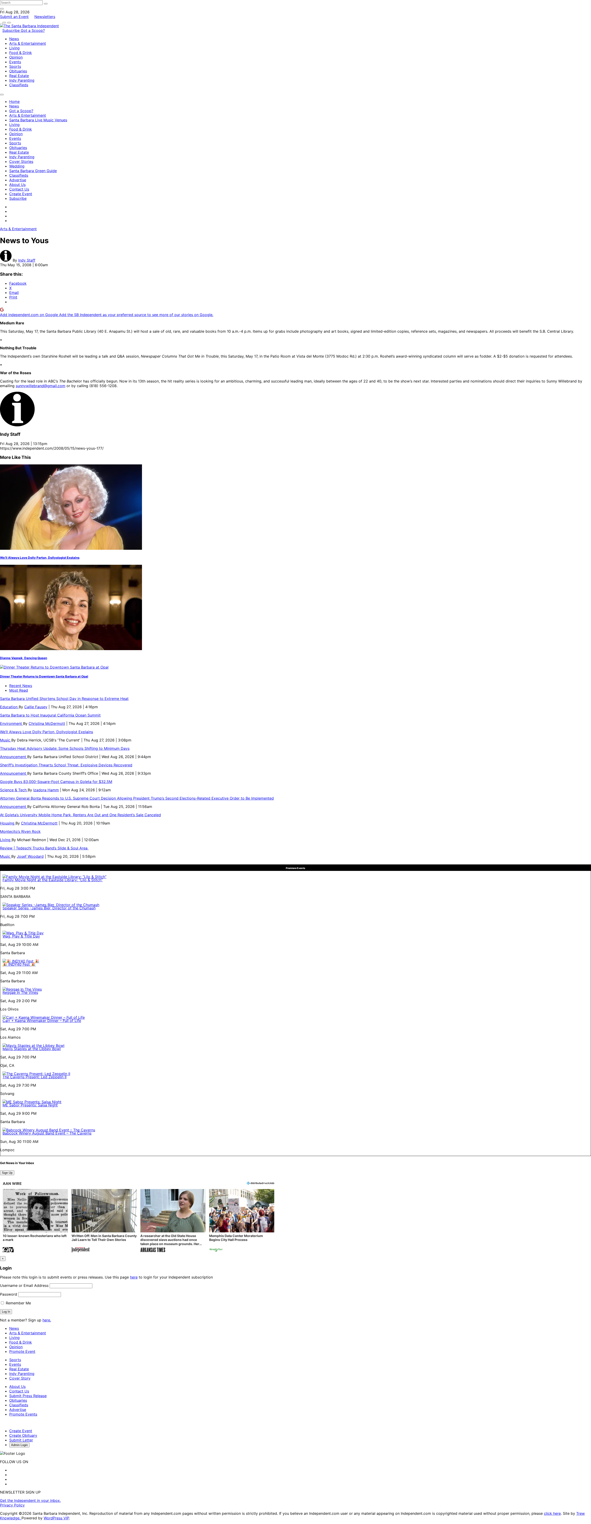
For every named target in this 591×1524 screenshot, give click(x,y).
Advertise (17, 180)
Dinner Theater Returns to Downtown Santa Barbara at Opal (44, 676)
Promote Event (22, 1351)
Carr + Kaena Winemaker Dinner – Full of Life (42, 1020)
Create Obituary (23, 1435)
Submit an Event (14, 16)
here (134, 1277)
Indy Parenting (21, 80)
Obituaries (18, 71)
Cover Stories (21, 161)
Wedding (16, 166)
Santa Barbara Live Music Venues (38, 120)
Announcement (13, 756)
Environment (11, 723)
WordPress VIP (56, 1518)
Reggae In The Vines (20, 992)
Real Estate (19, 75)
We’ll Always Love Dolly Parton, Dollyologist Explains (39, 557)
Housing (7, 823)
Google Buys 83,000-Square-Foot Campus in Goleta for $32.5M (56, 781)
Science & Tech (14, 790)
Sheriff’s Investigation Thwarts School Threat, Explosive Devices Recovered (66, 765)
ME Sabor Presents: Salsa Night (30, 1105)
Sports (15, 66)
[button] (35, 1221)
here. (46, 1320)
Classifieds (18, 85)
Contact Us (19, 189)
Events (15, 62)
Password (8, 1294)
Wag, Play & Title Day (21, 936)
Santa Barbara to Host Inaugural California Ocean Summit (50, 715)
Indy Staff (26, 260)
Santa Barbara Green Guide (33, 170)
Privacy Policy (12, 1505)
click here (552, 1513)
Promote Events (23, 1414)
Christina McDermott (47, 723)
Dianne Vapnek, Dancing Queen (23, 658)
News (14, 38)
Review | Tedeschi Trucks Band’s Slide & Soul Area (44, 848)
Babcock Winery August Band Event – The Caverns (47, 1133)
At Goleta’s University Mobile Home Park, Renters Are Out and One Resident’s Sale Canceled (80, 815)
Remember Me (18, 1303)
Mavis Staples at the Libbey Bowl (32, 1048)
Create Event (20, 193)
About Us (17, 184)
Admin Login (19, 1445)
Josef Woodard (30, 856)
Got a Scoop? (33, 30)
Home (14, 101)
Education (9, 707)
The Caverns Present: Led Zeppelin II (34, 1077)
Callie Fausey (35, 707)
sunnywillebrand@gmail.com (40, 385)
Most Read (18, 690)
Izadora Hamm (46, 790)
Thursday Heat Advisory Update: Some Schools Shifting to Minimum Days (65, 748)
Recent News (20, 685)
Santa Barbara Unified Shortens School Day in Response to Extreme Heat (64, 698)
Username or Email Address (24, 1285)
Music (5, 740)
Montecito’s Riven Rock (20, 831)
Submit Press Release (28, 1395)
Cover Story (19, 1378)
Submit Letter (21, 1440)
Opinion (16, 57)
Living (14, 48)
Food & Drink (20, 52)
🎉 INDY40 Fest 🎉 (19, 964)
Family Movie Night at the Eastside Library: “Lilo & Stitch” (53, 880)
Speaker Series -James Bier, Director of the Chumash (49, 908)
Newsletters (44, 16)
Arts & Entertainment (27, 43)
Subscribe (11, 30)
